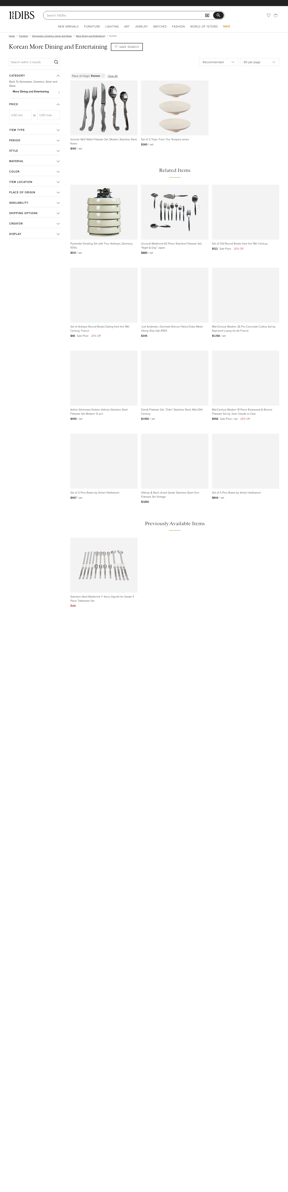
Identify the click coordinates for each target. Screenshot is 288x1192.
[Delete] (103, 76)
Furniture (92, 26)
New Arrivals (68, 26)
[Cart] (275, 15)
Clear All (113, 76)
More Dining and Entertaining (90, 35)
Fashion (178, 26)
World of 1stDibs (204, 26)
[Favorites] (268, 15)
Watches (160, 26)
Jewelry (141, 26)
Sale (226, 26)
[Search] (56, 62)
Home (12, 35)
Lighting (112, 26)
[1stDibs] (21, 15)
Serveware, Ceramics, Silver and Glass (52, 35)
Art (127, 26)
